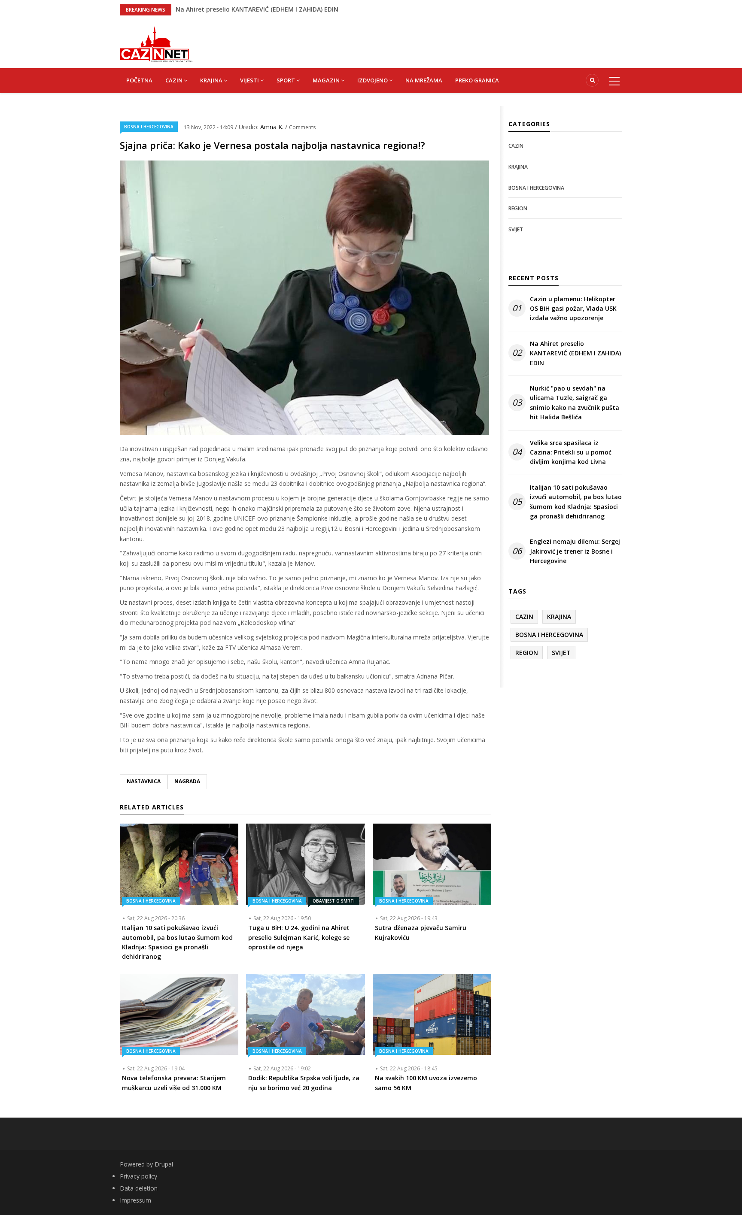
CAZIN (174, 80)
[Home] (156, 43)
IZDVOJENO (373, 80)
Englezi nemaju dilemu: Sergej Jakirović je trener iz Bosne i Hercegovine (575, 551)
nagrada (187, 781)
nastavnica (144, 781)
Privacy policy (138, 1176)
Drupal (164, 1164)
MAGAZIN (327, 80)
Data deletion (139, 1188)
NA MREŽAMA (423, 80)
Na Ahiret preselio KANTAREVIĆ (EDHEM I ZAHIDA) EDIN (575, 353)
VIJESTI (250, 80)
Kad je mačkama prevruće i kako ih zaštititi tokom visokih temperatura (284, 11)
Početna (139, 80)
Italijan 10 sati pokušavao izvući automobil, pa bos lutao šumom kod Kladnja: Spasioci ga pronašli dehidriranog (576, 501)
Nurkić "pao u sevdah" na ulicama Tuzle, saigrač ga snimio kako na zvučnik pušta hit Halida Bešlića (574, 402)
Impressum (135, 1200)
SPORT (286, 80)
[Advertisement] (414, 39)
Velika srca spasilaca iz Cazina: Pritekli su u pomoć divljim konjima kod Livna (570, 452)
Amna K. (272, 127)
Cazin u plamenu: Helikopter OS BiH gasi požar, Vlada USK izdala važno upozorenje (573, 308)
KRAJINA (212, 80)
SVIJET (515, 229)
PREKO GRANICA (477, 80)
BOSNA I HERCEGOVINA (148, 127)
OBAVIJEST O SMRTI (334, 901)
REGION (517, 208)
